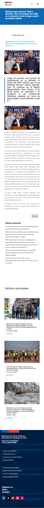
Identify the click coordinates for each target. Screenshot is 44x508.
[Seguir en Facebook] (3, 498)
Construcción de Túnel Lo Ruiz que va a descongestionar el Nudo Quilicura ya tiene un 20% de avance (21, 261)
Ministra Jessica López (21, 41)
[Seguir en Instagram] (17, 498)
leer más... (10, 334)
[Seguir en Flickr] (22, 498)
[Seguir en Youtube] (13, 498)
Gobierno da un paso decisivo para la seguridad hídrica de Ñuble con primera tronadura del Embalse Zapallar (20, 253)
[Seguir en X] (8, 498)
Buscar (35, 216)
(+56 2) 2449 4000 (9, 442)
